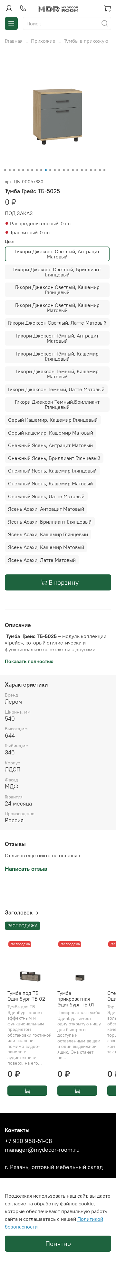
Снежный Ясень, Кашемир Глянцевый (52, 470)
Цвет (10, 241)
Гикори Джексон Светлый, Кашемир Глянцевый (57, 289)
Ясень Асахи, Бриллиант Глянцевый (50, 521)
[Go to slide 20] (91, 170)
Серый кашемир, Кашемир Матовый (50, 432)
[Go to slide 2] (10, 170)
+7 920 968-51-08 (28, 1141)
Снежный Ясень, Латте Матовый (46, 496)
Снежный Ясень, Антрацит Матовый (50, 445)
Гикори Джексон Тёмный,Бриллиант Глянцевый (57, 404)
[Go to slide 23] (104, 170)
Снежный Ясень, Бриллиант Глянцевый (54, 458)
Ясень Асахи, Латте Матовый (42, 560)
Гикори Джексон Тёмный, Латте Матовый (56, 389)
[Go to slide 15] (68, 170)
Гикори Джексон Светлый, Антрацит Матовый (57, 254)
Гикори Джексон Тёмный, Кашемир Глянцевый (57, 356)
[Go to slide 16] (73, 170)
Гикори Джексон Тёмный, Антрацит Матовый (57, 338)
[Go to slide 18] (82, 170)
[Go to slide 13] (59, 170)
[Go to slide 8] (37, 170)
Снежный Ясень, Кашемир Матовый (50, 483)
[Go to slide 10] (46, 170)
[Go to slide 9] (41, 170)
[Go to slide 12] (55, 170)
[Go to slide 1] (5, 170)
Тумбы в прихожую (86, 41)
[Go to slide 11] (50, 170)
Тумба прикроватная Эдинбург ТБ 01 (75, 999)
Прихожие (43, 41)
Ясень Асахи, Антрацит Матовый (46, 509)
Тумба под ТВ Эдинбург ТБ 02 (26, 996)
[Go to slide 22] (100, 170)
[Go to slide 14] (64, 170)
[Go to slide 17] (77, 170)
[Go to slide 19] (86, 170)
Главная (14, 41)
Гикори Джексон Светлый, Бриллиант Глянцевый (57, 272)
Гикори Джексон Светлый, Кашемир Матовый (57, 307)
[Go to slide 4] (19, 170)
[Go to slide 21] (95, 170)
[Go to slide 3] (14, 170)
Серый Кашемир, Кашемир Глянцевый (53, 420)
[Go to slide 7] (32, 170)
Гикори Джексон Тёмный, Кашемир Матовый (57, 374)
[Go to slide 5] (23, 170)
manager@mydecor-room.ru (42, 1149)
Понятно (58, 1243)
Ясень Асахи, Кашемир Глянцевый (48, 534)
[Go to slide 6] (28, 170)
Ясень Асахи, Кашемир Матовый (46, 547)
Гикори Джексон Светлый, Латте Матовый (57, 323)
